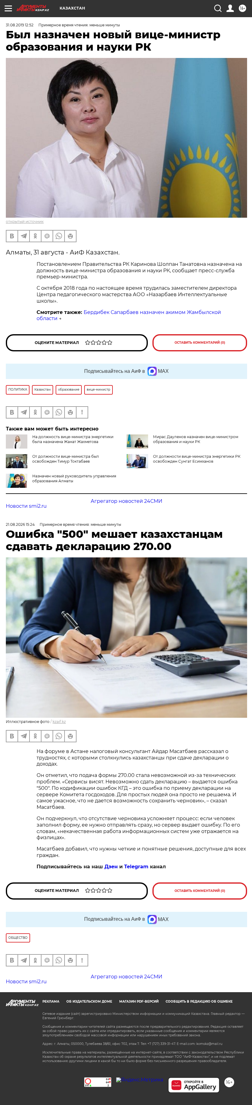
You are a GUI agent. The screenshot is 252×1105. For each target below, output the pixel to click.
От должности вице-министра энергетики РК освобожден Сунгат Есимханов (196, 459)
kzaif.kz (59, 721)
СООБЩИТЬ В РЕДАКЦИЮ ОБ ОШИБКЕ (199, 1002)
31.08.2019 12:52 (19, 25)
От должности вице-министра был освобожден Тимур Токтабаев (65, 459)
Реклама (50, 1002)
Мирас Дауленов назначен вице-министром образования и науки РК (195, 439)
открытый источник (25, 221)
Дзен (111, 867)
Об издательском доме (89, 1002)
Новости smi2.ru (26, 506)
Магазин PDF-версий (139, 1002)
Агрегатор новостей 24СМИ (126, 501)
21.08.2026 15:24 (20, 524)
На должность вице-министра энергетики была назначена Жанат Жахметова (72, 439)
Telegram (136, 867)
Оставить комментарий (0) (200, 343)
